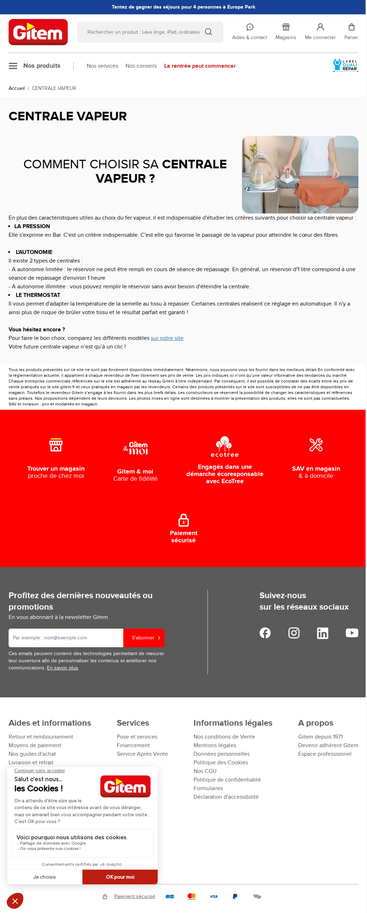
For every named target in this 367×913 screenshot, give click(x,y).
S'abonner (143, 638)
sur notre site (167, 338)
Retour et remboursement (41, 736)
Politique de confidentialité (227, 779)
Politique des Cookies (221, 762)
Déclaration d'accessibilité (226, 797)
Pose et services (137, 736)
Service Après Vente (142, 754)
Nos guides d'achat (32, 754)
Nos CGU (205, 771)
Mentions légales (215, 745)
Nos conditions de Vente (224, 736)
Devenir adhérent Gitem (328, 745)
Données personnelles (222, 754)
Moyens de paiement (35, 745)
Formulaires (208, 788)
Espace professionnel (325, 754)
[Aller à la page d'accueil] (38, 32)
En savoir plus (62, 668)
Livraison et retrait (31, 762)
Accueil (17, 88)
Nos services (102, 65)
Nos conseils (141, 65)
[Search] (208, 31)
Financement (133, 745)
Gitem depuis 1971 (320, 736)
